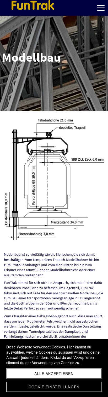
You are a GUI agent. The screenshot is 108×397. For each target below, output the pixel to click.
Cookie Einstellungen (54, 386)
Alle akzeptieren (54, 373)
